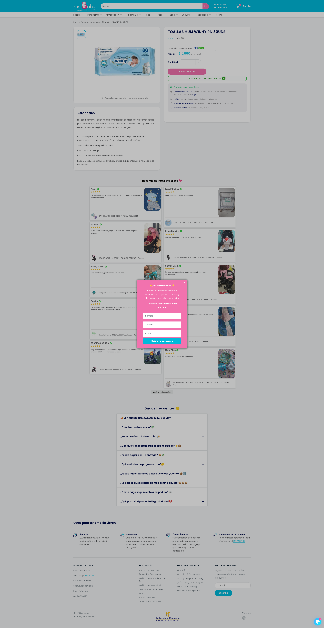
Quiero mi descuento (162, 341)
